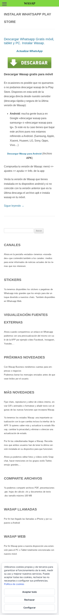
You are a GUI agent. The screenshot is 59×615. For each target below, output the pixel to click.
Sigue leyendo (14, 205)
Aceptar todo (29, 591)
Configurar (29, 607)
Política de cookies (14, 584)
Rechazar (29, 599)
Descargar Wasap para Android (24, 153)
